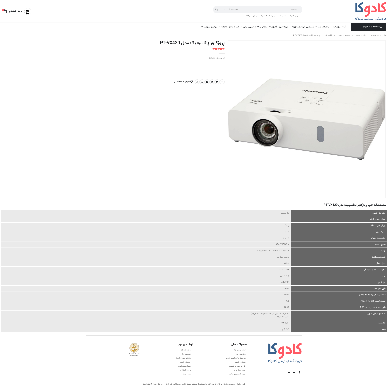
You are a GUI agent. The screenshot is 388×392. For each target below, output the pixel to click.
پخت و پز (263, 27)
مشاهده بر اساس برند (370, 26)
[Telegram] (207, 81)
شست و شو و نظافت (230, 27)
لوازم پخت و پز (240, 370)
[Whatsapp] (202, 81)
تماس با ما (282, 16)
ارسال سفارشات (252, 16)
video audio (361, 35)
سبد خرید (187, 374)
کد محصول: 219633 (217, 58)
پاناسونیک (328, 35)
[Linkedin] (212, 81)
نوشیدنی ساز (323, 27)
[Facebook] (222, 81)
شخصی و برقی (249, 27)
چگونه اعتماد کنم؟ (268, 16)
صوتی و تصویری (210, 27)
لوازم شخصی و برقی (237, 374)
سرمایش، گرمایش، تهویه (303, 27)
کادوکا (217, 384)
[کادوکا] (385, 35)
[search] (217, 9)
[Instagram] (197, 81)
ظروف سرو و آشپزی (279, 27)
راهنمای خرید (185, 362)
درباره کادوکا (294, 16)
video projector (344, 35)
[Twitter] (217, 81)
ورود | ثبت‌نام (185, 370)
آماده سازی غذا (339, 27)
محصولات (375, 35)
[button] (4, 11)
